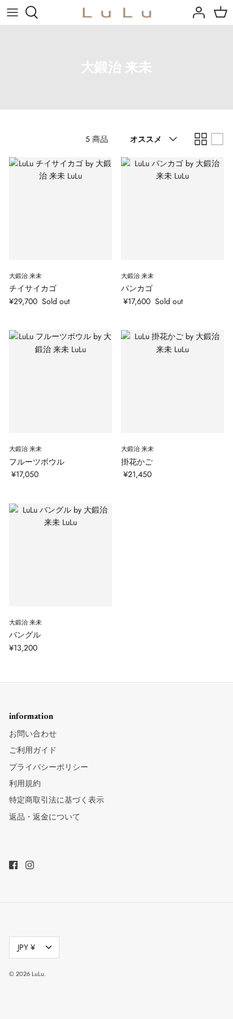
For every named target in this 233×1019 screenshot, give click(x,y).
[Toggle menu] (12, 12)
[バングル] (60, 555)
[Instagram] (29, 865)
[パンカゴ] (172, 208)
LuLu (38, 973)
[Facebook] (13, 865)
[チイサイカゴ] (60, 208)
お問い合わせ (33, 733)
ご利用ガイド (33, 750)
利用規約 (25, 783)
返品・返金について (44, 816)
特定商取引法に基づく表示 (56, 799)
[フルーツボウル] (60, 381)
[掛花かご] (172, 381)
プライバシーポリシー (48, 767)
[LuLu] (116, 12)
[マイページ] (195, 12)
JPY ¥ (26, 947)
